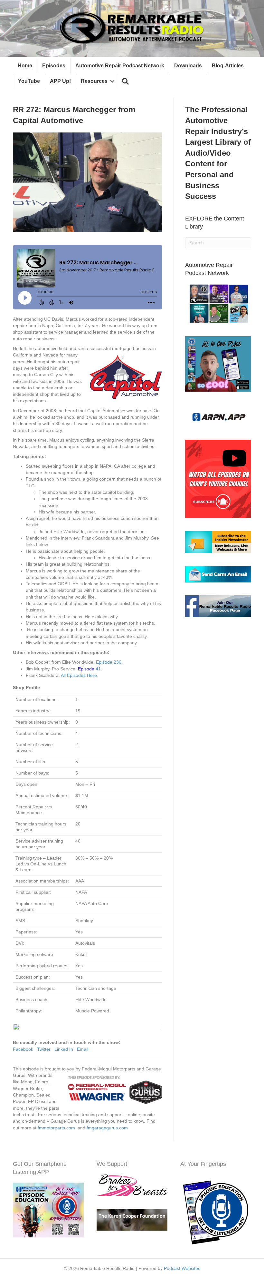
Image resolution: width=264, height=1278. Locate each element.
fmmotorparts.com (56, 1127)
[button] (125, 81)
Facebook (23, 1049)
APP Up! (60, 81)
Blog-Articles (228, 65)
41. (90, 668)
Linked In (63, 1049)
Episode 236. (109, 662)
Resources (94, 81)
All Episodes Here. (79, 675)
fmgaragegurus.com (107, 1127)
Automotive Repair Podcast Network (119, 65)
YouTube (29, 81)
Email (82, 1049)
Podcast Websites (182, 1268)
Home (25, 65)
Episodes (53, 65)
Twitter (44, 1049)
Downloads (188, 65)
